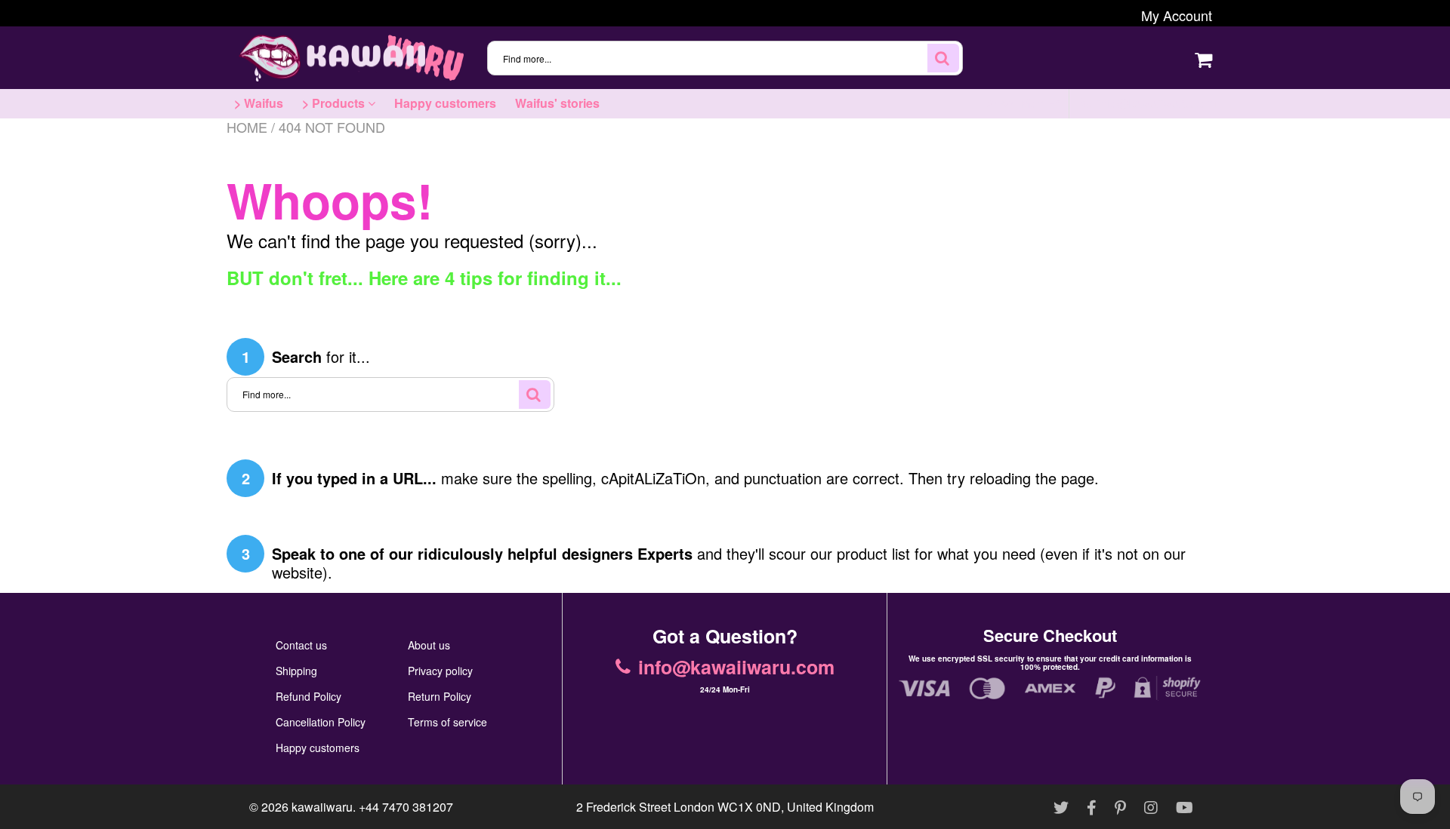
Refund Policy (308, 696)
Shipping (296, 670)
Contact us (301, 644)
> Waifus (258, 103)
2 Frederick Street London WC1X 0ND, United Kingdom (725, 806)
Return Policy (439, 696)
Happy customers (445, 103)
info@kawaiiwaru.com (1155, 103)
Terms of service (447, 721)
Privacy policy (440, 670)
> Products (335, 103)
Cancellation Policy (321, 721)
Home (247, 127)
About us (429, 644)
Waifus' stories (557, 103)
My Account (1176, 15)
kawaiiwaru (322, 806)
